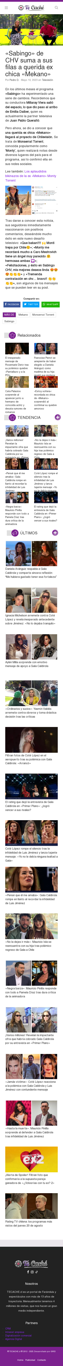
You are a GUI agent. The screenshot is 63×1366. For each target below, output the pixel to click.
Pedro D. (14, 80)
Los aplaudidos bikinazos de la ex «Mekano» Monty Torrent (30, 176)
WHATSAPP (52, 304)
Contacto (41, 1360)
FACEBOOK (13, 304)
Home (20, 1360)
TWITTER (33, 304)
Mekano (23, 314)
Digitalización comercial (18, 1335)
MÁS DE (9, 314)
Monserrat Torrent (43, 314)
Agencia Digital (13, 1339)
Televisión (47, 80)
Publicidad (30, 1360)
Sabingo (9, 321)
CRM (8, 1328)
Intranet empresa (14, 1332)
